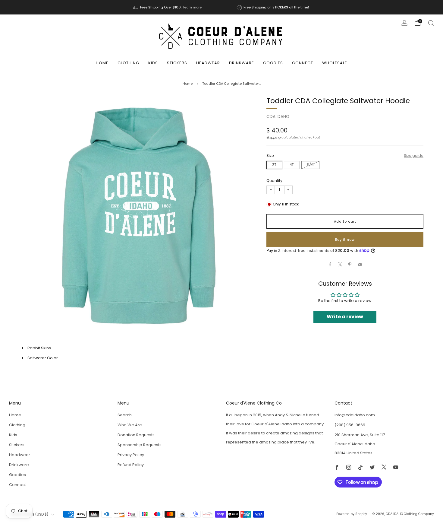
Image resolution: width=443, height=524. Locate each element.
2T (274, 164)
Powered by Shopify (351, 514)
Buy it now (345, 239)
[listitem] (168, 7)
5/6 (310, 164)
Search (125, 415)
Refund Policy (131, 465)
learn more (192, 7)
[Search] (431, 23)
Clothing (128, 63)
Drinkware (241, 63)
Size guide (413, 155)
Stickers (177, 63)
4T (292, 164)
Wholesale (334, 63)
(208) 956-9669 (350, 425)
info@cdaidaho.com (355, 415)
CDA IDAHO (277, 116)
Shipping (273, 137)
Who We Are (130, 425)
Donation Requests (136, 435)
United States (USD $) (29, 514)
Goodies (273, 63)
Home (102, 63)
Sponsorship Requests (140, 445)
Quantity (274, 180)
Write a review (345, 316)
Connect (302, 63)
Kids (153, 63)
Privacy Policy (131, 455)
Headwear (208, 63)
